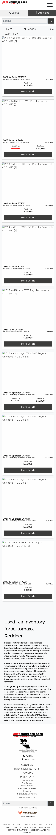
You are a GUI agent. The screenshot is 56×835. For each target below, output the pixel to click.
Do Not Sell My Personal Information (31, 827)
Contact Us (9, 825)
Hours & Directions (27, 769)
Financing (27, 773)
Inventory (27, 777)
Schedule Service (27, 798)
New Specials (27, 786)
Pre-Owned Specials (27, 788)
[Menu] (50, 5)
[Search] (51, 21)
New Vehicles (27, 780)
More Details (28, 91)
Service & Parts (27, 794)
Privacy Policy (39, 825)
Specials (27, 791)
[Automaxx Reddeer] (14, 2)
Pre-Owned (27, 783)
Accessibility (23, 825)
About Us (27, 765)
